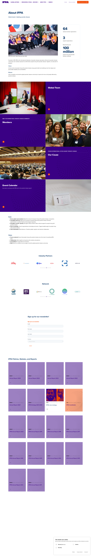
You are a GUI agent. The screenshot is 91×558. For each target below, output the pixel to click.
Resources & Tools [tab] (27, 2)
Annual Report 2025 (15, 378)
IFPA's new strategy (51, 405)
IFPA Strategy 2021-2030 (35, 405)
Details (73, 552)
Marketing (60, 547)
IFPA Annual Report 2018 (54, 432)
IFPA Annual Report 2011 (35, 485)
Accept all (86, 552)
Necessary (61, 544)
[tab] (16, 2)
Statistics (76, 544)
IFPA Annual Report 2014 (54, 458)
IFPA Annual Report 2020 (16, 432)
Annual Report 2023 (52, 378)
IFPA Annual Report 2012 (16, 485)
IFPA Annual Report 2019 (35, 432)
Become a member (72, 2)
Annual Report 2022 (72, 378)
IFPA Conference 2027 (83, 2)
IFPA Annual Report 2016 (16, 458)
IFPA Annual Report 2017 (73, 432)
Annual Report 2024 (34, 378)
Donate (66, 2)
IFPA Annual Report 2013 (73, 458)
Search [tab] (50, 2)
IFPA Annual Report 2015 (35, 458)
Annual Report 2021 (15, 405)
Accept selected (79, 552)
